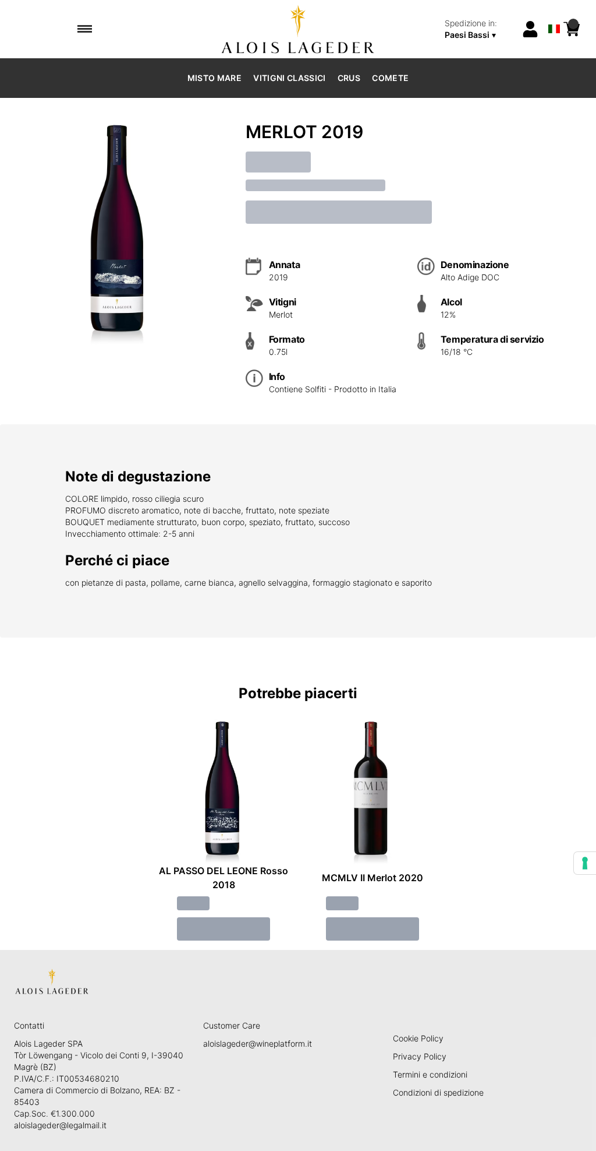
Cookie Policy (418, 1038)
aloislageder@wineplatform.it (257, 1043)
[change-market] (479, 29)
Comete (390, 78)
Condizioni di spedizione (438, 1092)
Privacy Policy (419, 1056)
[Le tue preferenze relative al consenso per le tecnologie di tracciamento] (585, 863)
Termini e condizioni (430, 1074)
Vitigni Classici (289, 78)
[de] (553, 14)
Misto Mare (214, 78)
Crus (349, 78)
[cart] (571, 29)
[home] (298, 29)
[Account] (530, 29)
